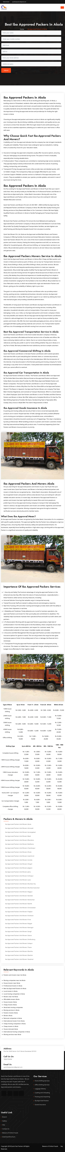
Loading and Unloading (42, 1093)
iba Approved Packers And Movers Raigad (18, 923)
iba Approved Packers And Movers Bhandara (19, 840)
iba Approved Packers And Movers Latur (18, 880)
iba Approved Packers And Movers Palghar (19, 912)
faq (62, 1146)
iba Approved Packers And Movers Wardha (19, 951)
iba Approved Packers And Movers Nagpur (18, 892)
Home (22, 29)
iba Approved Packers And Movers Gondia (18, 860)
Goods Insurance (40, 1105)
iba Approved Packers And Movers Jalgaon (18, 868)
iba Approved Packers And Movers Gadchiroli (19, 856)
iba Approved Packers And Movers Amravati (19, 828)
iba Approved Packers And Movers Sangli (18, 931)
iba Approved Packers (42, 1101)
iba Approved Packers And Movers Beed (18, 836)
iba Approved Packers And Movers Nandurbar (20, 900)
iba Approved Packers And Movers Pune (18, 919)
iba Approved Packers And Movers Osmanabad (20, 908)
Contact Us (5, 1129)
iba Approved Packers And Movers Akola (18, 824)
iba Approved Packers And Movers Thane (18, 947)
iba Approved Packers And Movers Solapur (19, 943)
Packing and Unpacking (42, 1097)
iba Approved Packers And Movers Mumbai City (20, 884)
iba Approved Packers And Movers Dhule (18, 852)
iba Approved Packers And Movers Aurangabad (20, 832)
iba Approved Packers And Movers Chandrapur (20, 848)
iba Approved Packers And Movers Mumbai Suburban (22, 888)
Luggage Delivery (40, 1089)
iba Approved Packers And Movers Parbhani (19, 916)
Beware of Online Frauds (10, 1133)
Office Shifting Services (42, 1085)
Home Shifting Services (42, 1081)
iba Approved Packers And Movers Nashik (18, 904)
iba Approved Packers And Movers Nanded (19, 896)
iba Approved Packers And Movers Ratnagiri (19, 927)
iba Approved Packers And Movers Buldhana (19, 844)
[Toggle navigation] (62, 7)
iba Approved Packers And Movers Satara (18, 935)
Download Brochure (8, 1137)
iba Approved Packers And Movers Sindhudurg (20, 939)
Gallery (4, 1121)
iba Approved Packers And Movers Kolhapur (19, 876)
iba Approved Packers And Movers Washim (19, 955)
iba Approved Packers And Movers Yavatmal (19, 959)
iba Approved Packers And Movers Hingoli (18, 864)
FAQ (3, 1125)
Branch (4, 1117)
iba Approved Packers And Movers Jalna (18, 872)
